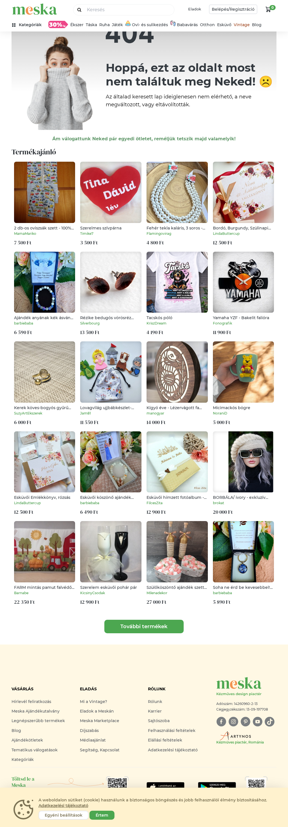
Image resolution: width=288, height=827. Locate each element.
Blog (257, 24)
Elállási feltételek (165, 740)
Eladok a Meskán (97, 711)
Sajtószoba (159, 720)
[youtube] (257, 722)
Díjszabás (89, 730)
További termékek (143, 626)
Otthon (207, 24)
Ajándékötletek (27, 740)
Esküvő (224, 24)
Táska (91, 24)
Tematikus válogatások (35, 749)
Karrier (155, 711)
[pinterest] (245, 722)
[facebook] (221, 722)
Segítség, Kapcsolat (100, 749)
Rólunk (155, 701)
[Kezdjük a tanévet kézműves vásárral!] (58, 24)
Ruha (104, 24)
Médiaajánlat (93, 740)
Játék (117, 24)
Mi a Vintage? (93, 701)
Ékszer (77, 24)
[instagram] (233, 722)
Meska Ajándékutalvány (36, 711)
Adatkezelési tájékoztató (173, 749)
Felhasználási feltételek (171, 730)
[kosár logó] (268, 9)
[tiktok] (269, 722)
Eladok (194, 9)
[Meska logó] (34, 9)
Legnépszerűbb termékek (38, 720)
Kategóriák (23, 759)
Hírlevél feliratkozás (31, 701)
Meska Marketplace (99, 720)
